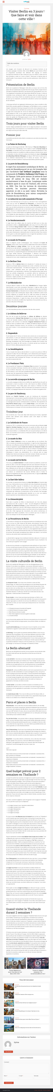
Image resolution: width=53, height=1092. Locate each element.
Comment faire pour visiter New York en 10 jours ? (27, 1019)
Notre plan (40, 1090)
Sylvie (29, 59)
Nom (5, 1076)
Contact (35, 1090)
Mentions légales (46, 1090)
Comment (6, 1062)
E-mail (21, 1076)
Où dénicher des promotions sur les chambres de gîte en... (28, 986)
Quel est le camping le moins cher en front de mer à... (28, 1027)
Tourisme (26, 8)
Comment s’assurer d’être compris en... (24, 994)
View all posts (8, 1051)
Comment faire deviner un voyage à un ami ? (26, 1002)
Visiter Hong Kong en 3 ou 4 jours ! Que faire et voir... (27, 1011)
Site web (36, 1076)
